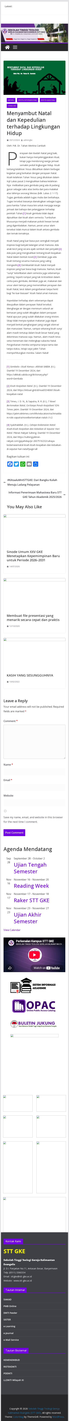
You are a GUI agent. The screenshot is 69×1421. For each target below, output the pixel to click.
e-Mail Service (11, 1339)
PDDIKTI (8, 1373)
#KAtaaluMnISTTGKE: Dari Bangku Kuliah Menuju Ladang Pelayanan (32, 482)
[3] (35, 256)
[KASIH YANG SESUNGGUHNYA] (34, 640)
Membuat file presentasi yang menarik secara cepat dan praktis (33, 617)
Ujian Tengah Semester (30, 868)
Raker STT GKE (31, 900)
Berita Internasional (27, 100)
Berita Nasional (48, 100)
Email (8, 780)
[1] (24, 213)
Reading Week (31, 885)
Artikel (11, 100)
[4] (19, 265)
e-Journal (8, 1333)
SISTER (7, 1319)
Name (8, 764)
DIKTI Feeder (10, 1312)
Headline (12, 106)
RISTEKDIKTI (10, 1366)
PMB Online (10, 1306)
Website (8, 795)
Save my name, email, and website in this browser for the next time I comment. (33, 820)
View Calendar (12, 930)
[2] (60, 248)
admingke (27, 140)
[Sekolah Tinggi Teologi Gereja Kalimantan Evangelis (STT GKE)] (7, 47)
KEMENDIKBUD (12, 1359)
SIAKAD (7, 1299)
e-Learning (9, 1326)
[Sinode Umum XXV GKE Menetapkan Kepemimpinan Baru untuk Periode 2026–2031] (34, 516)
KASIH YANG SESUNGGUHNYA (30, 675)
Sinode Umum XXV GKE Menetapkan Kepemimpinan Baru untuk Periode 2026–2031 (33, 556)
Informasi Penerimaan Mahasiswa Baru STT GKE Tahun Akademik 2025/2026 (35, 495)
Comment (11, 721)
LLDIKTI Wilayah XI (14, 1380)
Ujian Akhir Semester (27, 918)
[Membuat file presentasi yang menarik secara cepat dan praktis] (34, 580)
